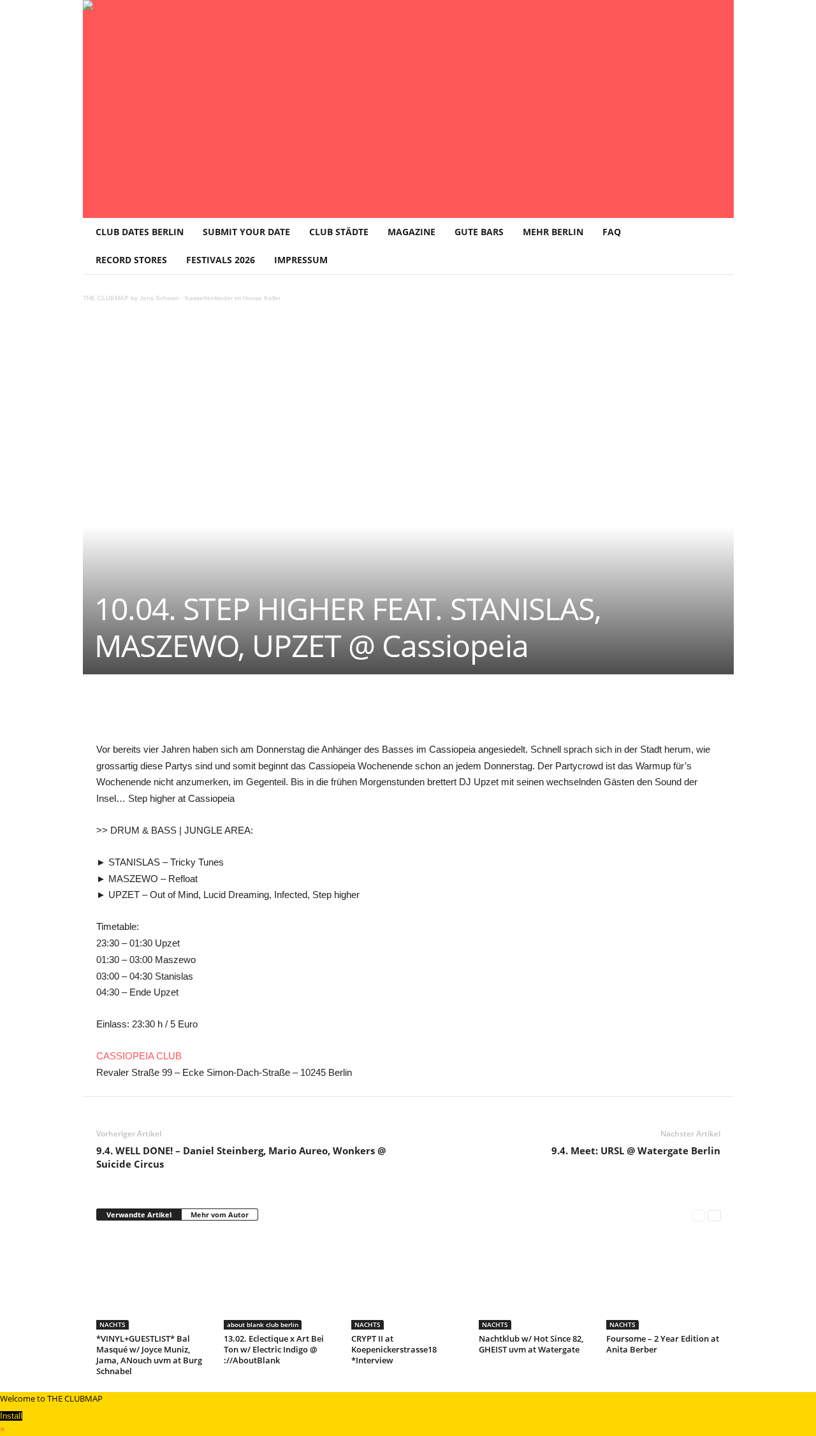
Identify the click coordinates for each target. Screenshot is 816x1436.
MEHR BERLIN (553, 232)
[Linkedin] (275, 712)
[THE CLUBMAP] (408, 107)
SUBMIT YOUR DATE (246, 232)
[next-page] (714, 1215)
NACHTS (112, 1324)
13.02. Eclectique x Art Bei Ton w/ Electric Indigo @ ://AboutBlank (274, 1349)
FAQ (611, 232)
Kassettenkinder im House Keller (232, 297)
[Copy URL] (392, 712)
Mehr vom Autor (220, 1214)
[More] (422, 712)
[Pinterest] (216, 712)
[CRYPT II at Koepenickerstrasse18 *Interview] (408, 1282)
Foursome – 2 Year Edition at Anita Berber (662, 1344)
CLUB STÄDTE (338, 232)
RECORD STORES (131, 260)
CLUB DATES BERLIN (140, 232)
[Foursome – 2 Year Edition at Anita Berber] (663, 1282)
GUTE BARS (479, 232)
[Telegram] (362, 712)
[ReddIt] (304, 712)
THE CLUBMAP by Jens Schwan (131, 297)
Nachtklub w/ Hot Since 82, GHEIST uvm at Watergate (531, 1344)
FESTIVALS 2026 (220, 260)
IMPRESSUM (301, 260)
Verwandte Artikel (138, 1214)
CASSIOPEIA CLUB (139, 1055)
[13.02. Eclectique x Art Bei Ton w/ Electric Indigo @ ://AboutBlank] (281, 1282)
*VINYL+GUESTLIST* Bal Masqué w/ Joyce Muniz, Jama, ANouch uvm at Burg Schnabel (149, 1355)
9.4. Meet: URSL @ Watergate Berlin (635, 1150)
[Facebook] (187, 712)
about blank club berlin (262, 1324)
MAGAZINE (411, 232)
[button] (715, 246)
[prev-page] (698, 1215)
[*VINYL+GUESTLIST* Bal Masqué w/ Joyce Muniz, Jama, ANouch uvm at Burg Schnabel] (153, 1282)
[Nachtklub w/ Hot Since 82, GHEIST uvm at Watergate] (536, 1282)
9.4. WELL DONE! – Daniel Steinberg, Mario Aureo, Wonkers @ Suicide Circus (241, 1157)
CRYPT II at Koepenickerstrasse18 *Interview (394, 1349)
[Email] (333, 712)
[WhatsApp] (245, 712)
